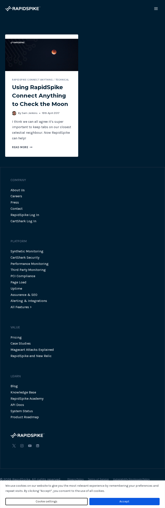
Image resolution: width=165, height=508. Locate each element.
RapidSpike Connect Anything (32, 79)
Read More (22, 147)
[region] (82, 494)
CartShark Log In (23, 221)
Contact (17, 209)
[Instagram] (21, 445)
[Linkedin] (37, 445)
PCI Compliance (23, 276)
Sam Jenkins (30, 113)
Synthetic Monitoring (27, 251)
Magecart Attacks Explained (32, 350)
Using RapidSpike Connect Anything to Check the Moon (40, 95)
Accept (124, 501)
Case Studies (21, 343)
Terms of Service (98, 479)
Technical (62, 79)
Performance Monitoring (30, 264)
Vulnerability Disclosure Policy (131, 479)
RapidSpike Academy (27, 398)
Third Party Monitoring (28, 270)
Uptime (16, 288)
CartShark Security (25, 257)
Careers (16, 196)
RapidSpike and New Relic (31, 356)
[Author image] (14, 113)
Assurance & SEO (24, 295)
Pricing (16, 337)
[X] (14, 445)
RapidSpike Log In (25, 215)
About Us (18, 190)
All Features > (21, 307)
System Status (22, 411)
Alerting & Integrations (29, 301)
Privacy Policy (75, 479)
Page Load (18, 282)
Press (15, 202)
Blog (14, 386)
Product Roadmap (25, 417)
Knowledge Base (23, 392)
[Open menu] (156, 8)
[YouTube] (29, 445)
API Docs (17, 405)
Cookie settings (46, 501)
